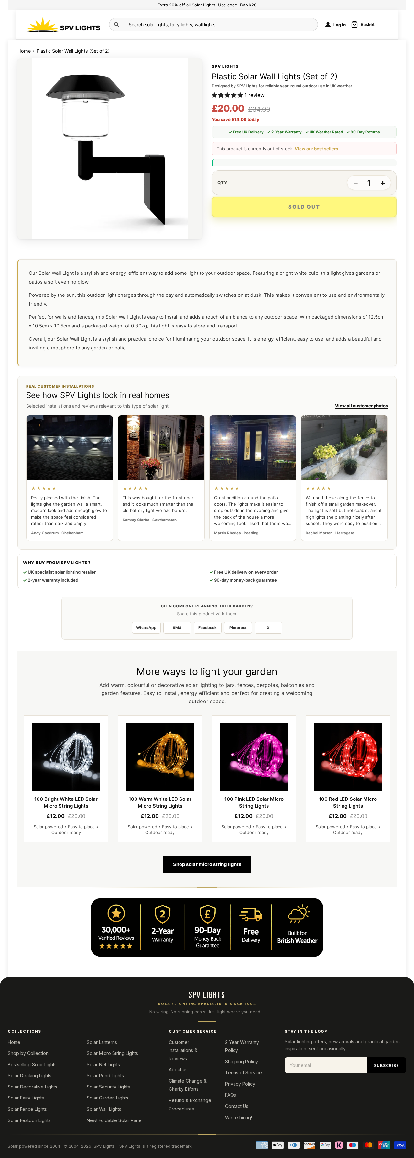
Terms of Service (243, 1072)
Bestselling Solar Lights (32, 1064)
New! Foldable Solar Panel (115, 1120)
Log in (339, 25)
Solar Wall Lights (104, 1109)
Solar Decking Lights (29, 1075)
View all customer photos (361, 405)
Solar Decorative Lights (32, 1086)
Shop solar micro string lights (207, 864)
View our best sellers (316, 148)
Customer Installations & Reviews (183, 1050)
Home (24, 51)
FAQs (230, 1095)
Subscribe (386, 1065)
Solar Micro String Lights (112, 1053)
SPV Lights (104, 1146)
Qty (222, 183)
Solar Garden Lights (107, 1097)
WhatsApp (146, 627)
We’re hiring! (238, 1117)
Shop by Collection (28, 1053)
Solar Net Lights (103, 1064)
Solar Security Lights (108, 1086)
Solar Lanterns (102, 1042)
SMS (177, 627)
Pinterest (238, 627)
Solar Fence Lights (27, 1109)
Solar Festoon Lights (29, 1120)
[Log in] (328, 24)
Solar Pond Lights (105, 1075)
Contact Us (236, 1106)
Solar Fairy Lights (26, 1097)
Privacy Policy (240, 1084)
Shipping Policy (241, 1061)
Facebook (207, 627)
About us (178, 1069)
